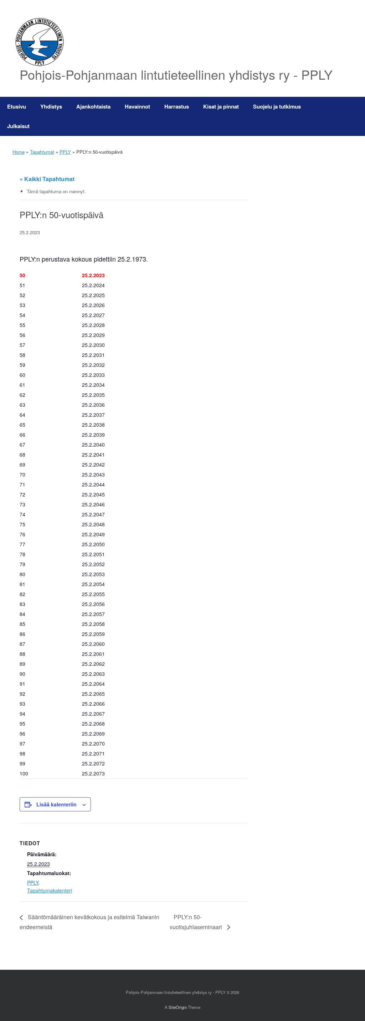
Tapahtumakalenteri (49, 890)
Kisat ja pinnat (221, 106)
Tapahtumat (42, 151)
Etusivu (16, 106)
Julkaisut (18, 126)
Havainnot (137, 106)
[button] (354, 116)
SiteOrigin (178, 1007)
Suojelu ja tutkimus (277, 106)
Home (18, 151)
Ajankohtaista (93, 106)
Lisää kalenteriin (56, 804)
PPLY (65, 151)
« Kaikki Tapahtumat (47, 179)
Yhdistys (51, 106)
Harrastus (176, 106)
